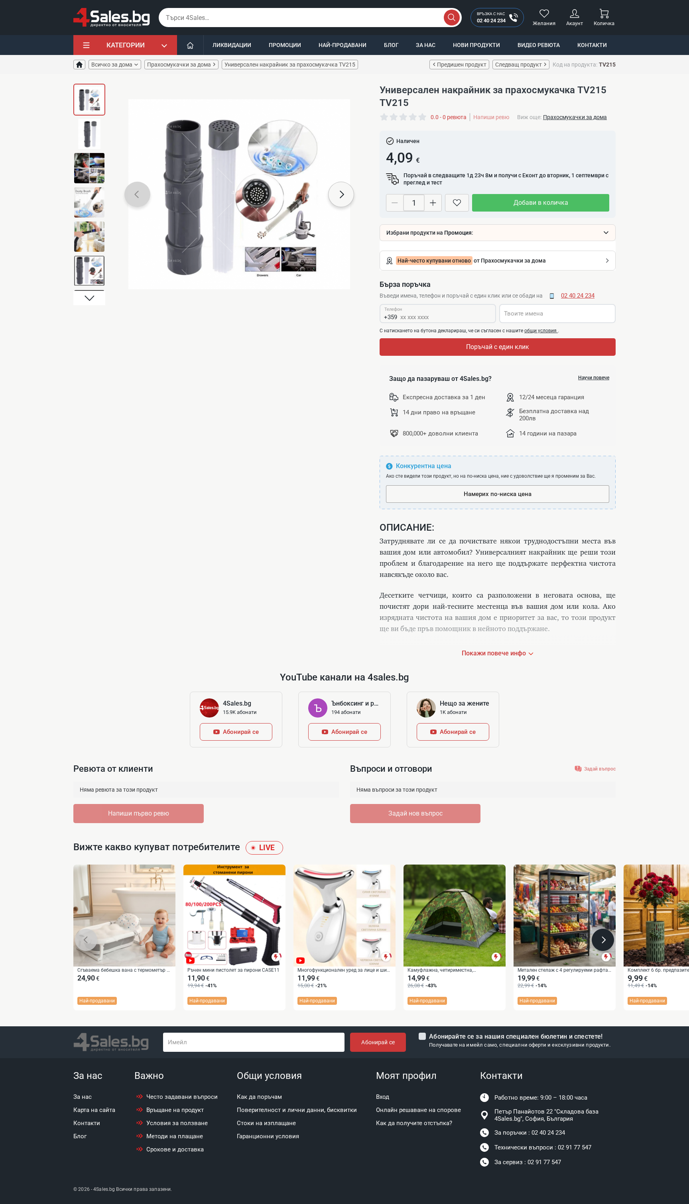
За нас (425, 45)
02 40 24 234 (578, 295)
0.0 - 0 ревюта (449, 117)
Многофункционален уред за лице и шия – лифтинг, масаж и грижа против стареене (343, 970)
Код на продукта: (575, 64)
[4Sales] (111, 17)
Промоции (285, 45)
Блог (391, 45)
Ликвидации (232, 45)
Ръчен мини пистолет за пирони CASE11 (233, 970)
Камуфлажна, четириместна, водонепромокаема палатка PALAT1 (448, 970)
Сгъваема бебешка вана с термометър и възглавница (123, 970)
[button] (89, 91)
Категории (125, 45)
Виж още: (529, 117)
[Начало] (190, 45)
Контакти (592, 45)
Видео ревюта (539, 45)
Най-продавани (342, 45)
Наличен (407, 141)
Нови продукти (476, 45)
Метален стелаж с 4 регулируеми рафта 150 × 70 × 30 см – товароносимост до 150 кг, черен (563, 970)
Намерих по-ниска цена (498, 494)
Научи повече (593, 377)
